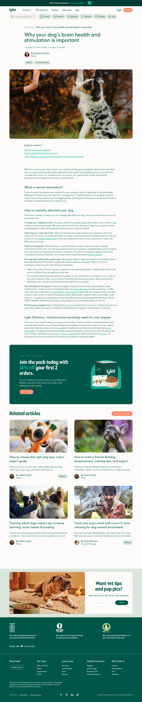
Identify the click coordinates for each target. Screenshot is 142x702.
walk (84, 222)
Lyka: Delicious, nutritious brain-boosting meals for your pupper (54, 156)
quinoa (102, 333)
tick (52, 279)
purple (71, 333)
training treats (94, 254)
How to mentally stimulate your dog (41, 153)
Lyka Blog (29, 27)
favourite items (81, 289)
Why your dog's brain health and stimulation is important (64, 27)
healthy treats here (47, 238)
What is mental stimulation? (37, 150)
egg (58, 333)
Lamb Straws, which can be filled (68, 292)
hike (114, 222)
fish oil (64, 333)
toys (67, 305)
